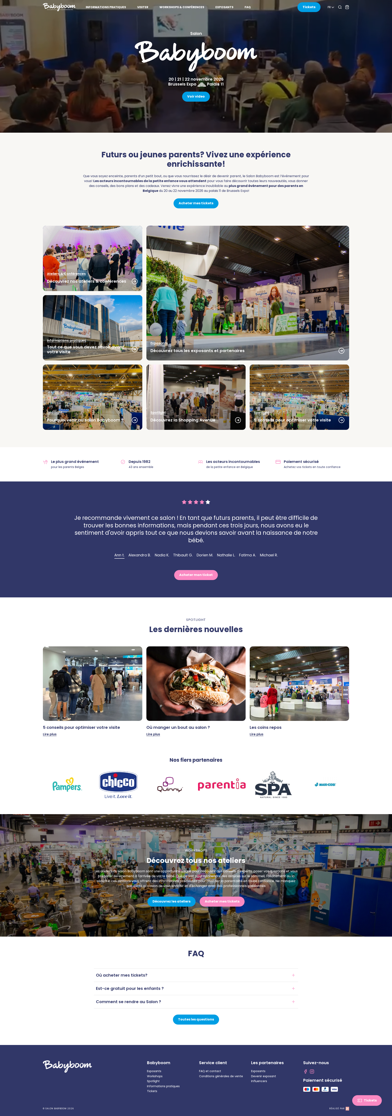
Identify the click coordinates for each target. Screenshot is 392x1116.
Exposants (154, 1071)
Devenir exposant (263, 1076)
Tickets (152, 1091)
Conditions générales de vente (221, 1076)
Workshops (155, 1076)
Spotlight (153, 1081)
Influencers (259, 1081)
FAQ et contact (210, 1071)
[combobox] (331, 7)
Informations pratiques (163, 1086)
